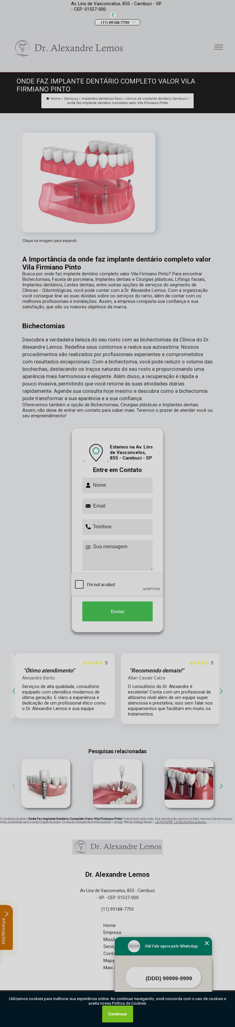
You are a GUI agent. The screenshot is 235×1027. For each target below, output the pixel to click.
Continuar (117, 1014)
